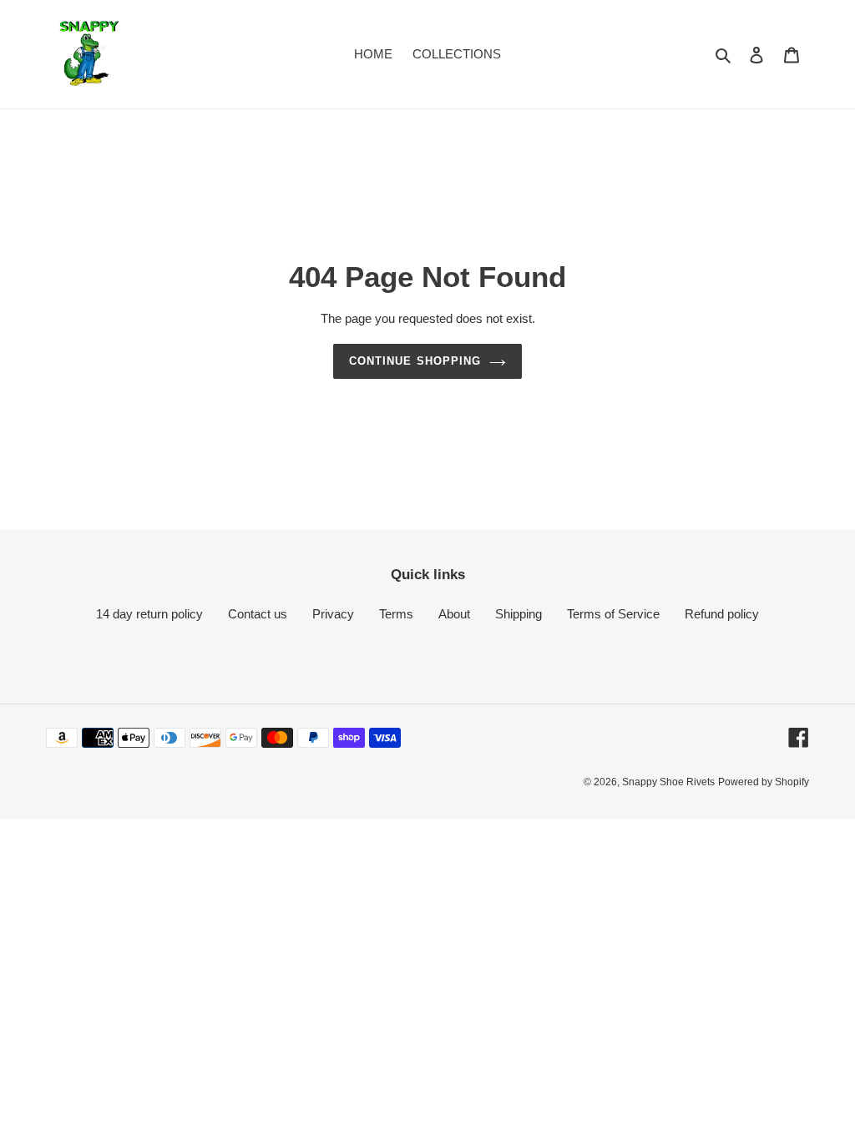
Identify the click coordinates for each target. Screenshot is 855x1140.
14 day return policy (149, 614)
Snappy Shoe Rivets (668, 782)
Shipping (518, 614)
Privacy (333, 614)
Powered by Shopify (763, 782)
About (454, 614)
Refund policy (722, 614)
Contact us (257, 614)
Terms (396, 614)
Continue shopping (415, 361)
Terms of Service (613, 614)
